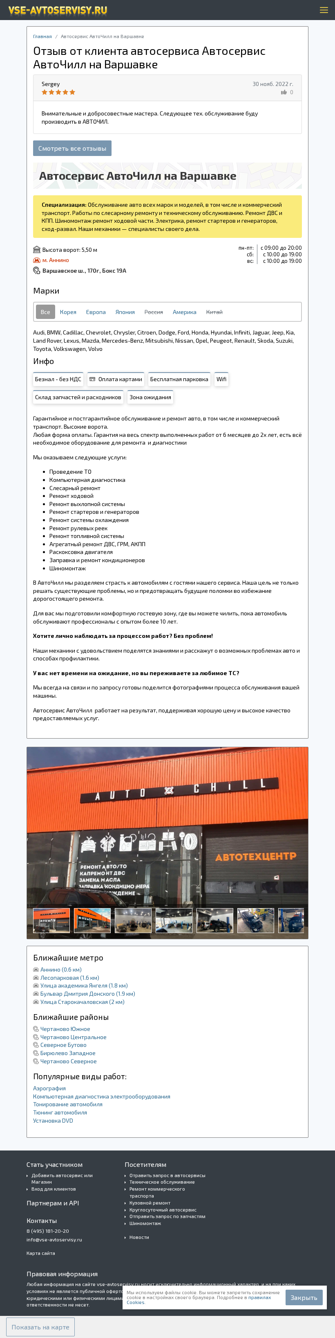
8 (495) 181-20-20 (48, 1231)
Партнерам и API (53, 1203)
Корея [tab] (68, 311)
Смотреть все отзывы (72, 148)
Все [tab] (45, 311)
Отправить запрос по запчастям (167, 1216)
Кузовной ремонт (150, 1202)
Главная (42, 36)
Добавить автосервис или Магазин (62, 1178)
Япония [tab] (125, 311)
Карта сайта (41, 1253)
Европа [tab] (96, 311)
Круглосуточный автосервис (163, 1209)
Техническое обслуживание (162, 1181)
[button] (40, 1327)
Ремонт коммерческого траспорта (157, 1192)
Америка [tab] (185, 311)
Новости (139, 1237)
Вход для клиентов (53, 1188)
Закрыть (304, 1297)
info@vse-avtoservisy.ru (54, 1239)
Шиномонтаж (145, 1223)
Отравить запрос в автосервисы (167, 1175)
